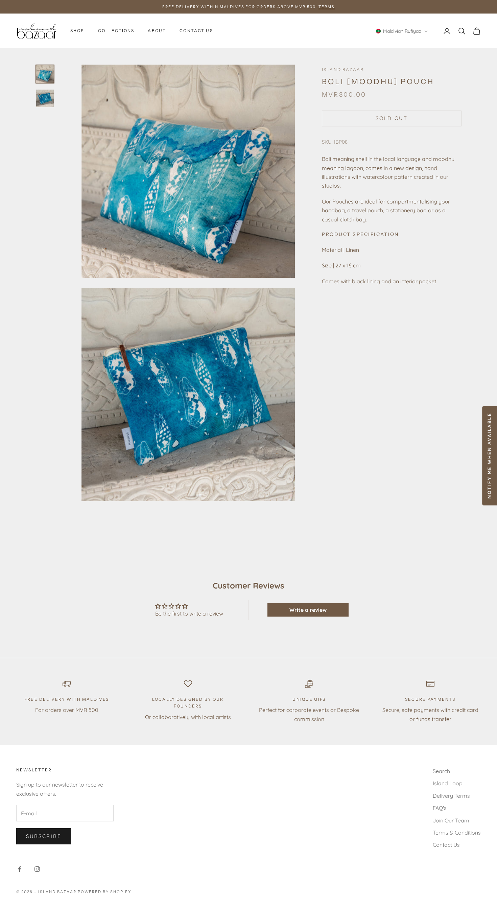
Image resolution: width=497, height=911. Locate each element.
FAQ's (440, 808)
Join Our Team (451, 820)
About (157, 30)
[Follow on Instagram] (37, 869)
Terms (326, 6)
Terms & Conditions (457, 832)
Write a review (308, 609)
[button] (402, 31)
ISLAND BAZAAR (343, 69)
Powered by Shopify (105, 891)
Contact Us (196, 30)
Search (441, 771)
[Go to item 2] (45, 98)
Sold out (392, 118)
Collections (116, 30)
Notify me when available (489, 455)
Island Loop (448, 783)
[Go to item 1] (45, 74)
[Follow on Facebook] (19, 869)
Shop (77, 30)
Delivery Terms (451, 795)
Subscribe (43, 836)
